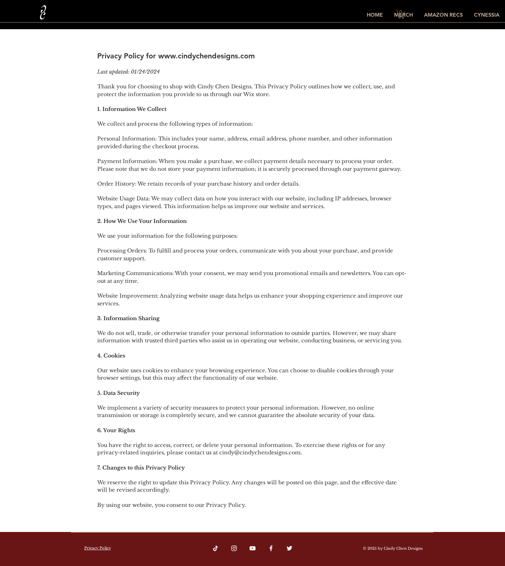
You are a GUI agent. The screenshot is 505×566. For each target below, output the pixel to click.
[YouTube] (252, 548)
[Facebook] (271, 548)
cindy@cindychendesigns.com (260, 452)
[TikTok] (215, 548)
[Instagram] (234, 548)
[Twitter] (289, 548)
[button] (401, 14)
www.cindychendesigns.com (206, 55)
